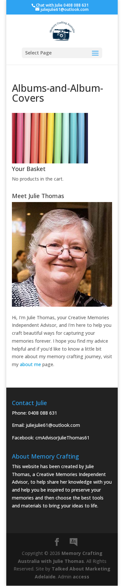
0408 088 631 (42, 413)
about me (30, 364)
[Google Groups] (73, 542)
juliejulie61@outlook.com (53, 425)
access (81, 576)
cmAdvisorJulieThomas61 (62, 437)
